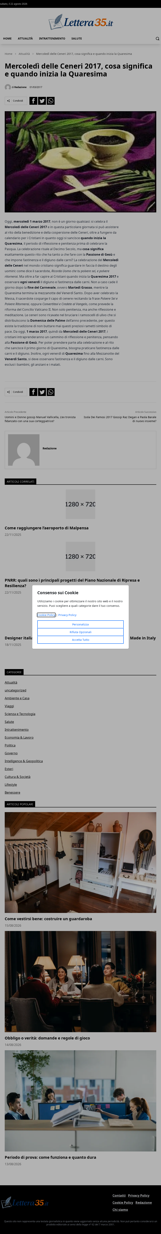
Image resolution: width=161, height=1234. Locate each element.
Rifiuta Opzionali (80, 632)
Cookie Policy (46, 615)
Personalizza (80, 624)
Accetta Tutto (80, 640)
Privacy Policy (67, 615)
